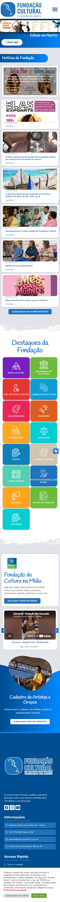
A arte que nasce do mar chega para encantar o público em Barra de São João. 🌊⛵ (28, 195)
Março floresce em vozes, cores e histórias (27, 300)
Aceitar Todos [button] (39, 895)
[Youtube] (17, 807)
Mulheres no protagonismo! (19, 265)
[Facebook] (6, 807)
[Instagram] (12, 807)
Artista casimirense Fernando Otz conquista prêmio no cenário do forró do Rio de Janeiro (31, 158)
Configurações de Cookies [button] (16, 895)
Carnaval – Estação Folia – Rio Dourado (30, 642)
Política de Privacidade (15, 890)
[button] (55, 9)
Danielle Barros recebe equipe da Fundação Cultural (31, 231)
